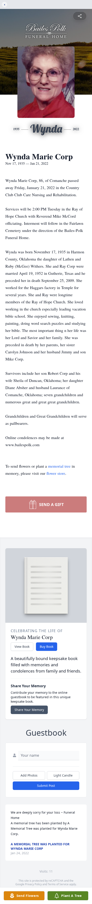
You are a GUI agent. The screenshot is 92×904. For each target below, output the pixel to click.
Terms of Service (58, 884)
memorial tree (59, 466)
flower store (55, 473)
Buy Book (46, 646)
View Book (22, 646)
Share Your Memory (29, 710)
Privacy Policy (33, 884)
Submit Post (46, 785)
